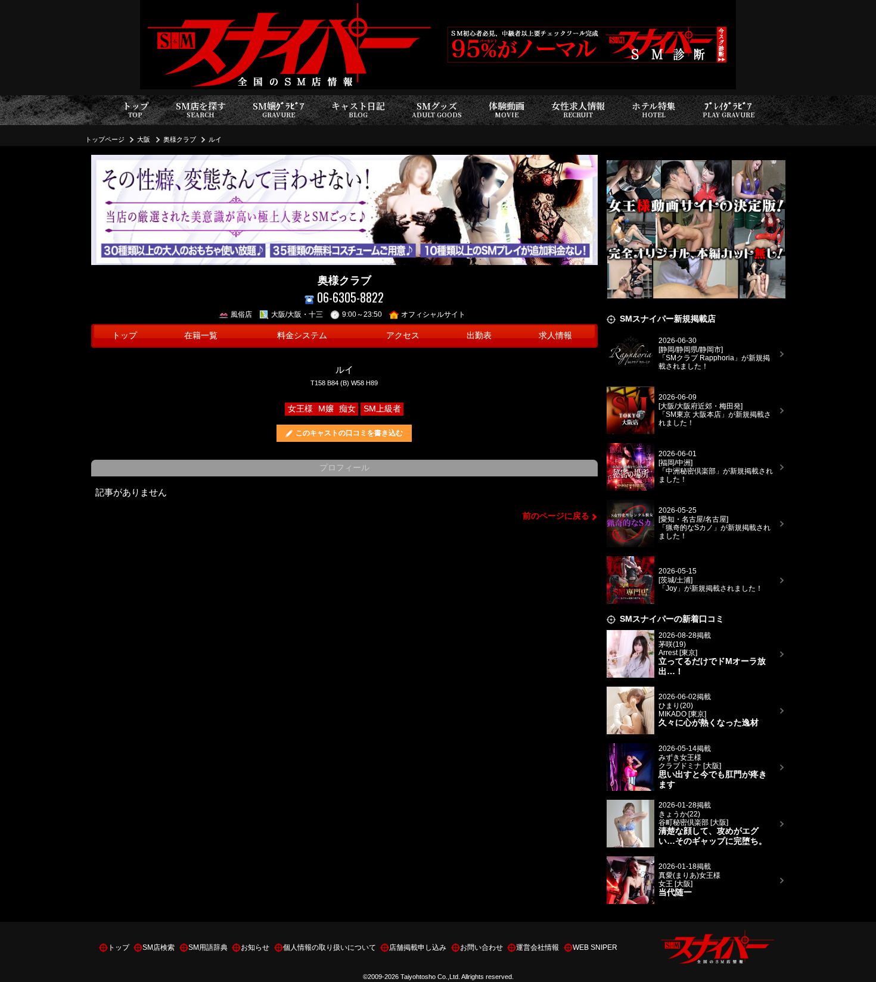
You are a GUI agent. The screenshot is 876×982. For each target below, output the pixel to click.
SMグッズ (437, 109)
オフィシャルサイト (433, 314)
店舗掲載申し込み (417, 947)
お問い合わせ (481, 947)
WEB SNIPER (595, 947)
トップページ (105, 139)
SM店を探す (201, 109)
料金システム (302, 335)
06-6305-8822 (350, 297)
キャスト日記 (358, 109)
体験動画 (506, 109)
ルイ (215, 139)
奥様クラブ (179, 139)
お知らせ (255, 947)
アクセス (403, 335)
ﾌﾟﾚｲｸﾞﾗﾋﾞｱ (728, 109)
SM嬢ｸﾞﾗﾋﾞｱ (279, 109)
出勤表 (479, 335)
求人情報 (555, 335)
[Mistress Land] (696, 162)
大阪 (143, 139)
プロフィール (344, 467)
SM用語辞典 (208, 947)
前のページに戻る (556, 516)
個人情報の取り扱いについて (329, 947)
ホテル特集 (654, 109)
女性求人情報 (578, 109)
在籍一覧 (201, 335)
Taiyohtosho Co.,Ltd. (430, 976)
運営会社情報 (537, 947)
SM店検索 (158, 947)
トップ (135, 109)
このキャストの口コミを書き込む (349, 433)
